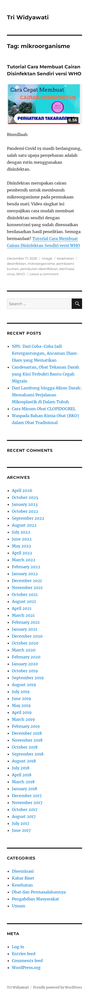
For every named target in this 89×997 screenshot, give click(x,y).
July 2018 (20, 767)
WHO (20, 274)
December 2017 (27, 795)
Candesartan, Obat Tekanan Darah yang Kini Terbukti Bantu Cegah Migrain (45, 374)
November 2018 (27, 740)
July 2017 (20, 823)
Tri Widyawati (28, 17)
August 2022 (24, 525)
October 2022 (25, 511)
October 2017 (24, 809)
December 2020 (27, 636)
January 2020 (25, 663)
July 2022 (21, 532)
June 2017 (21, 830)
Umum (18, 905)
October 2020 (25, 643)
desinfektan (16, 264)
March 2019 (23, 719)
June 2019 (21, 698)
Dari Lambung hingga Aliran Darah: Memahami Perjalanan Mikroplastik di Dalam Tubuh (47, 394)
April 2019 (22, 712)
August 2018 (24, 760)
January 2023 (25, 504)
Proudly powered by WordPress (57, 987)
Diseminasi (23, 871)
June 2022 (22, 539)
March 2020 (23, 649)
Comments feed (27, 960)
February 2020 (26, 656)
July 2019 (21, 691)
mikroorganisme (41, 264)
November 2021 (27, 587)
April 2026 (22, 490)
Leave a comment (44, 274)
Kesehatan (65, 258)
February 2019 (26, 726)
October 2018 (25, 747)
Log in (18, 946)
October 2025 (25, 497)
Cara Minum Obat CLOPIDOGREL (44, 408)
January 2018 (24, 788)
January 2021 (24, 629)
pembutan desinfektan (39, 269)
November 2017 (27, 802)
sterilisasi (66, 269)
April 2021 (21, 608)
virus (11, 274)
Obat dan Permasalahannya (39, 891)
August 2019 (24, 684)
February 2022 (26, 566)
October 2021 (25, 594)
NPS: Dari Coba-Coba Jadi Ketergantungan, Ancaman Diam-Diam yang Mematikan (45, 353)
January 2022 (25, 573)
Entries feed (23, 953)
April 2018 (21, 774)
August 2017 (24, 816)
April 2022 (22, 552)
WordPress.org (26, 967)
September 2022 (28, 518)
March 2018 (23, 781)
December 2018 (27, 733)
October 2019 (25, 670)
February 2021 (26, 622)
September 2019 (28, 677)
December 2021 (27, 580)
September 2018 (28, 754)
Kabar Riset (23, 878)
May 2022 (21, 545)
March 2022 (23, 559)
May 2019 (21, 705)
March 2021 (23, 615)
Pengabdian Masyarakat (35, 898)
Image (47, 258)
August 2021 (24, 601)
